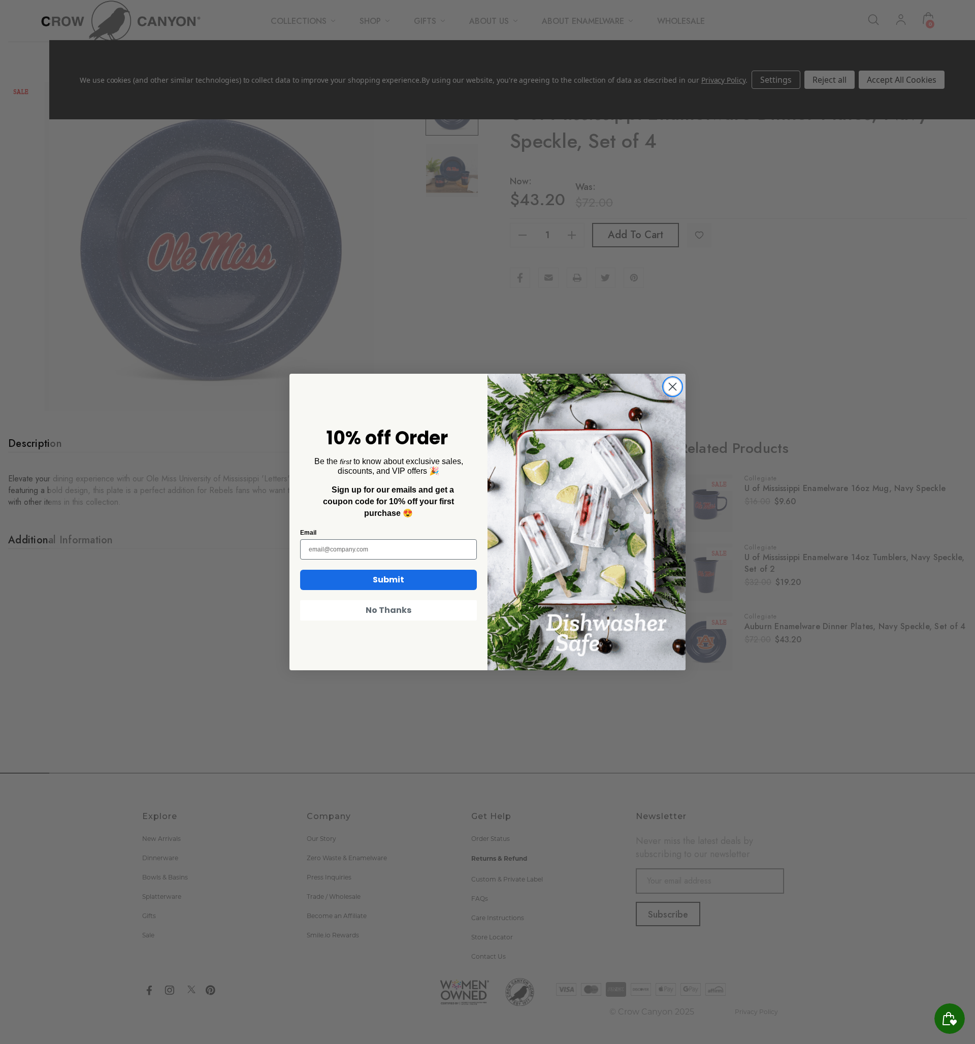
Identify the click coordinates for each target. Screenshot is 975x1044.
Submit (388, 579)
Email (308, 532)
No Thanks (388, 610)
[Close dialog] (672, 387)
